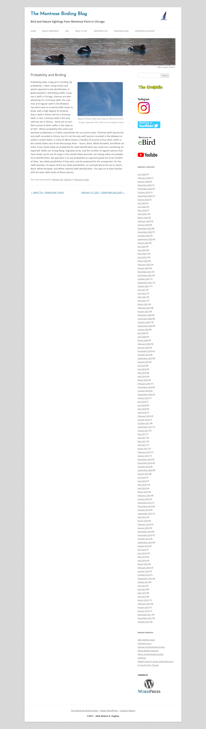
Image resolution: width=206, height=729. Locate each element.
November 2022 (145, 232)
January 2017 (143, 455)
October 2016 (144, 466)
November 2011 (145, 618)
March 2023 (143, 217)
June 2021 (142, 293)
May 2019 (142, 372)
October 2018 (144, 390)
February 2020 (144, 344)
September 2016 (145, 470)
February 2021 (144, 307)
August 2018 (143, 398)
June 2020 (142, 336)
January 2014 (143, 571)
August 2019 (143, 362)
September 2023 (145, 196)
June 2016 (142, 481)
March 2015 (143, 520)
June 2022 (142, 250)
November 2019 (145, 351)
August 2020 (143, 329)
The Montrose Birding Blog (59, 13)
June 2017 (142, 437)
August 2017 (143, 430)
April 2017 (142, 445)
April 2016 (142, 488)
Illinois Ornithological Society (150, 654)
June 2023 (142, 206)
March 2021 (143, 304)
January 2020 (143, 347)
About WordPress (109, 710)
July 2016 (142, 477)
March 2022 (143, 261)
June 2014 (142, 553)
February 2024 (144, 178)
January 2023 (143, 224)
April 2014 (142, 560)
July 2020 (142, 333)
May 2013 (142, 593)
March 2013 (143, 600)
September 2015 (145, 513)
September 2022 (145, 239)
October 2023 (144, 192)
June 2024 (142, 174)
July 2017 (142, 434)
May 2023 (142, 210)
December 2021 (145, 271)
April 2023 (142, 214)
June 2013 (142, 589)
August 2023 (143, 199)
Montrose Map (121, 31)
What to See (81, 31)
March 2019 (143, 380)
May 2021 (142, 297)
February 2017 (144, 452)
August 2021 (143, 286)
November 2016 (145, 463)
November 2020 (145, 318)
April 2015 (142, 517)
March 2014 (143, 564)
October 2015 (144, 510)
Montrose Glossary (145, 31)
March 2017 (143, 448)
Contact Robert (127, 710)
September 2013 (145, 578)
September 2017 (145, 427)
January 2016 (143, 499)
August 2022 (143, 242)
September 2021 (145, 282)
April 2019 (142, 376)
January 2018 (143, 419)
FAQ (67, 31)
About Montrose (50, 31)
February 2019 (144, 383)
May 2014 (142, 556)
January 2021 (143, 311)
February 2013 (144, 603)
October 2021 (144, 279)
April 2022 (142, 257)
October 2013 (144, 575)
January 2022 (143, 268)
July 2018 (142, 401)
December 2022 (145, 228)
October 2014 (144, 538)
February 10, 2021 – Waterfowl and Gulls (103, 192)
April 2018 (142, 412)
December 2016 (145, 459)
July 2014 (142, 549)
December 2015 (145, 502)
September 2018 (145, 394)
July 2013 (142, 585)
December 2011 (145, 614)
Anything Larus (144, 643)
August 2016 (143, 473)
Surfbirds (142, 658)
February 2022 (144, 264)
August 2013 (143, 582)
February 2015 (144, 524)
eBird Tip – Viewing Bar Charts (47, 192)
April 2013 (142, 596)
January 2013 (143, 607)
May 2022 (142, 253)
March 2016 (143, 492)
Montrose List (101, 31)
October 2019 (144, 354)
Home (33, 31)
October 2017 (144, 423)
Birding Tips (58, 179)
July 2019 (142, 365)
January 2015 (143, 528)
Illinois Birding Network (148, 650)
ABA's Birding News (146, 639)
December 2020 (145, 315)
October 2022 (144, 235)
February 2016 (144, 495)
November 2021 (145, 275)
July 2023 (142, 203)
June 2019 (142, 369)
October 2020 (144, 322)
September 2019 (145, 358)
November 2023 (145, 188)
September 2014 (145, 542)
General (67, 179)
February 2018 (144, 416)
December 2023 (145, 185)
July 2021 (142, 289)
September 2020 (145, 326)
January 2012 (143, 611)
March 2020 (143, 340)
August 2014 (143, 546)
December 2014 (145, 531)
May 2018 (142, 409)
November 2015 (145, 506)
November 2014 (145, 535)
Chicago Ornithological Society (151, 647)
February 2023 (144, 221)
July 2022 (142, 246)
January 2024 (143, 181)
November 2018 (145, 387)
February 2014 (144, 567)
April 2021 (142, 300)
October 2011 (144, 621)
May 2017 (142, 441)
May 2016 (142, 484)
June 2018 (142, 405)
